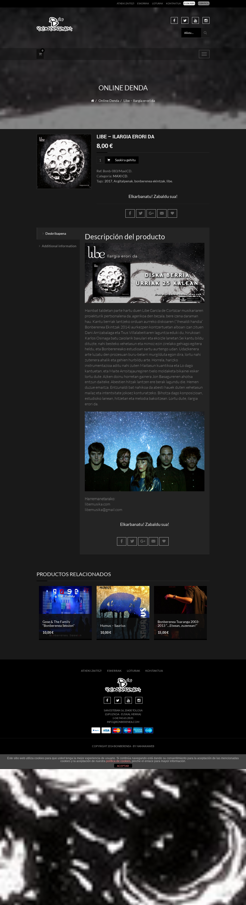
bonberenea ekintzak (149, 181)
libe (169, 181)
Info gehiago (61, 618)
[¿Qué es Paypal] (96, 730)
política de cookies (118, 761)
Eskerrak (143, 3)
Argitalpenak (123, 181)
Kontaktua (173, 3)
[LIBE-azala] (64, 162)
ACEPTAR (123, 765)
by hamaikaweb (143, 746)
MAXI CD (120, 176)
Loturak (157, 3)
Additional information (59, 246)
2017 (108, 181)
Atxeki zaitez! (125, 3)
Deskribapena (55, 233)
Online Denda (108, 101)
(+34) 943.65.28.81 (123, 718)
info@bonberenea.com (123, 721)
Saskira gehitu (125, 160)
